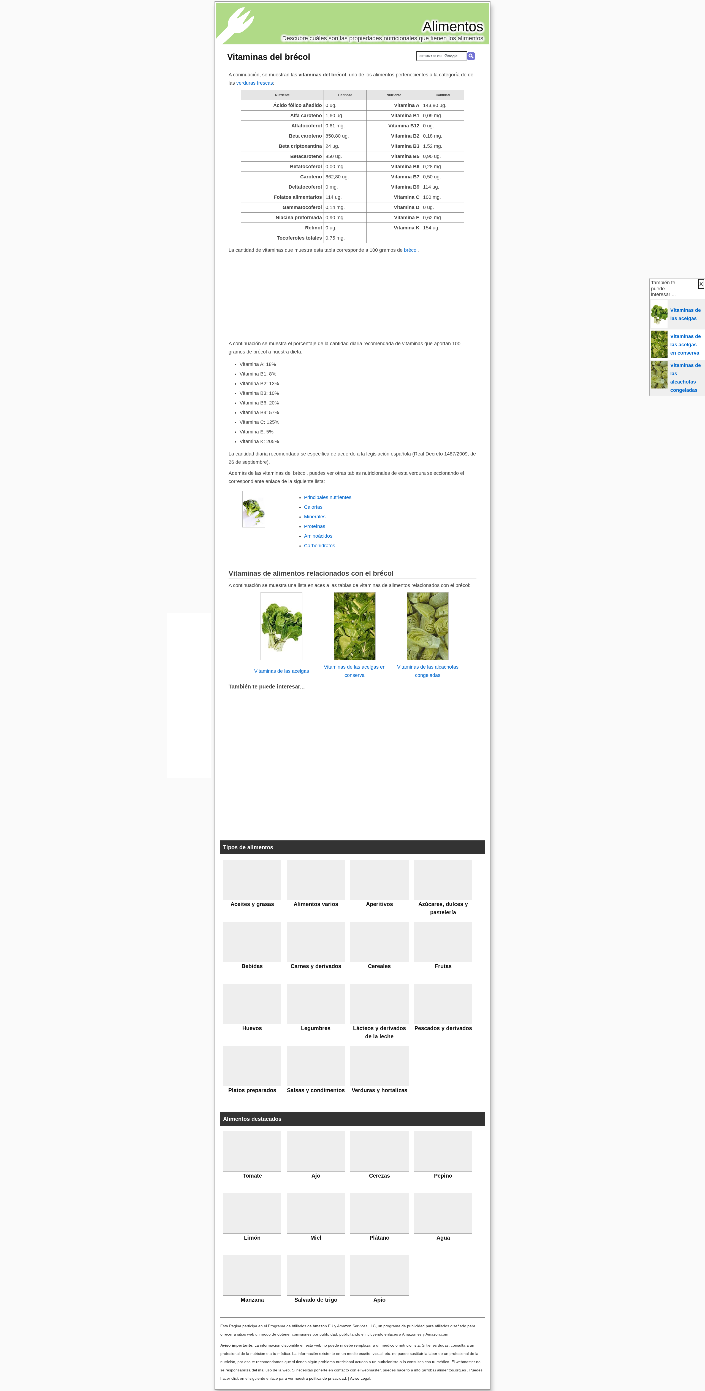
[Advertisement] (352, 295)
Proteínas (314, 526)
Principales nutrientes (327, 497)
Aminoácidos (318, 536)
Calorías (313, 507)
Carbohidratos (319, 545)
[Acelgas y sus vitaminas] (281, 658)
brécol (410, 250)
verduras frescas (254, 83)
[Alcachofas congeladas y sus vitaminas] (428, 658)
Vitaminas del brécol (268, 56)
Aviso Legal (360, 1378)
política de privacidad (327, 1378)
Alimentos (453, 26)
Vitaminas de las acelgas (281, 671)
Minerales (315, 516)
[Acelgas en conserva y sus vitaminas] (355, 658)
